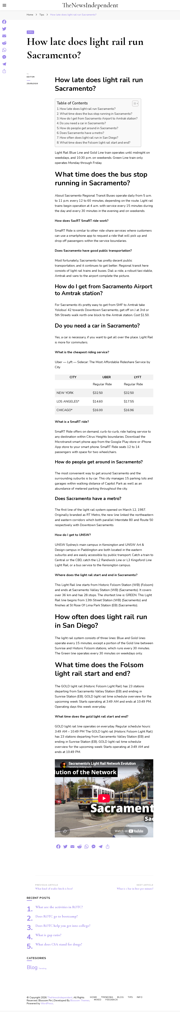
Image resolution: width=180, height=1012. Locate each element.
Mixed (97, 999)
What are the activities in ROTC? (59, 907)
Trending (42, 968)
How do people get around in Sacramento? (89, 128)
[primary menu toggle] (4, 5)
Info (140, 997)
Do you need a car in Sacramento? (83, 123)
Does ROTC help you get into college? (63, 926)
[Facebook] (4, 21)
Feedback (111, 999)
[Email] (4, 35)
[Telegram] (4, 64)
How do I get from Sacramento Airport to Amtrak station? (98, 119)
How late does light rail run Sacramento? (87, 109)
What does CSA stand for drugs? (59, 944)
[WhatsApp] (4, 50)
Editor (31, 77)
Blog (32, 967)
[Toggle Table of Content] (133, 103)
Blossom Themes (79, 1000)
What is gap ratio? (48, 935)
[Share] (4, 71)
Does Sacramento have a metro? (82, 133)
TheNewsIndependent (90, 5)
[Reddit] (4, 42)
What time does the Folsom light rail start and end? (95, 143)
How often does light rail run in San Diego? (89, 138)
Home (93, 997)
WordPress (47, 1003)
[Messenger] (4, 57)
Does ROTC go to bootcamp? (57, 916)
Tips (30, 32)
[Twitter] (4, 28)
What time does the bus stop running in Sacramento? (96, 114)
